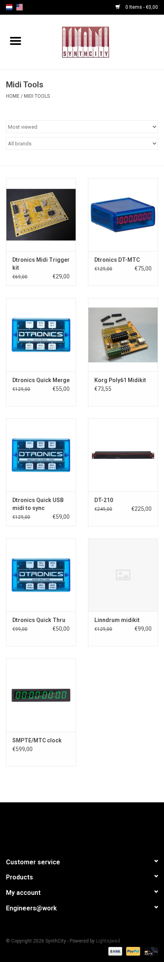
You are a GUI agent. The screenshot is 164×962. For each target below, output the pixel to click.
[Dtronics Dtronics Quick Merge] (41, 334)
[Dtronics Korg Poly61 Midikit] (123, 334)
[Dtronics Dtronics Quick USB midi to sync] (41, 454)
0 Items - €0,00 (141, 7)
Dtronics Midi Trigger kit (41, 264)
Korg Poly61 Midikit (120, 380)
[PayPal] (132, 951)
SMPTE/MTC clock (37, 740)
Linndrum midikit (117, 620)
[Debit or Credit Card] (149, 951)
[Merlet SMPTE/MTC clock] (41, 694)
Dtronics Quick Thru (38, 620)
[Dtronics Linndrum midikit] (123, 574)
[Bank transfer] (114, 951)
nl (9, 7)
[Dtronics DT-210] (123, 454)
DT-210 (103, 500)
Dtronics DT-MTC (117, 260)
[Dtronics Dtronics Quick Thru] (41, 574)
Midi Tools (37, 96)
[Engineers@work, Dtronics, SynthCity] (97, 42)
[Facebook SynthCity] (82, 826)
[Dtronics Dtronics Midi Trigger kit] (41, 214)
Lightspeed (108, 941)
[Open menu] (15, 40)
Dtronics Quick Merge (41, 380)
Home (13, 96)
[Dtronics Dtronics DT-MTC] (123, 214)
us (19, 7)
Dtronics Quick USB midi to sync (38, 504)
